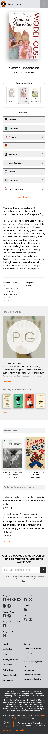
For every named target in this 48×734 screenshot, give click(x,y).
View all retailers (24, 197)
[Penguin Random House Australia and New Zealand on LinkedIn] (4, 606)
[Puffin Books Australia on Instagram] (25, 609)
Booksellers (7, 649)
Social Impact (8, 680)
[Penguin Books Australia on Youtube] (19, 599)
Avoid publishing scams (33, 661)
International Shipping (32, 679)
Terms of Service (25, 718)
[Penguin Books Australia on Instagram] (9, 599)
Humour (28, 285)
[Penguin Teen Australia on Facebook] (4, 616)
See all (5, 412)
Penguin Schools (10, 675)
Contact (6, 654)
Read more (7, 381)
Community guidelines (32, 648)
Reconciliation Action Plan (33, 674)
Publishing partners (31, 652)
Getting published (10, 659)
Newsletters (7, 664)
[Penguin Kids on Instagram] (30, 599)
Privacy (26, 666)
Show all (6, 541)
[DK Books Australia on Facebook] (25, 619)
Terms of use (29, 670)
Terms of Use (32, 578)
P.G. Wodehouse (24, 72)
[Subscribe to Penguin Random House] (43, 570)
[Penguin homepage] (3, 4)
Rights (26, 657)
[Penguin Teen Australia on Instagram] (9, 616)
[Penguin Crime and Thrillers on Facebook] (4, 625)
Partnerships (8, 670)
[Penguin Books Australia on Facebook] (4, 599)
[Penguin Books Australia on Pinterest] (14, 599)
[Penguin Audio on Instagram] (4, 635)
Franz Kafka (12, 477)
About (5, 644)
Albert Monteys (35, 477)
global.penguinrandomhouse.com (17, 730)
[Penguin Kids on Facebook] (25, 599)
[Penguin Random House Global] (10, 723)
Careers (27, 644)
